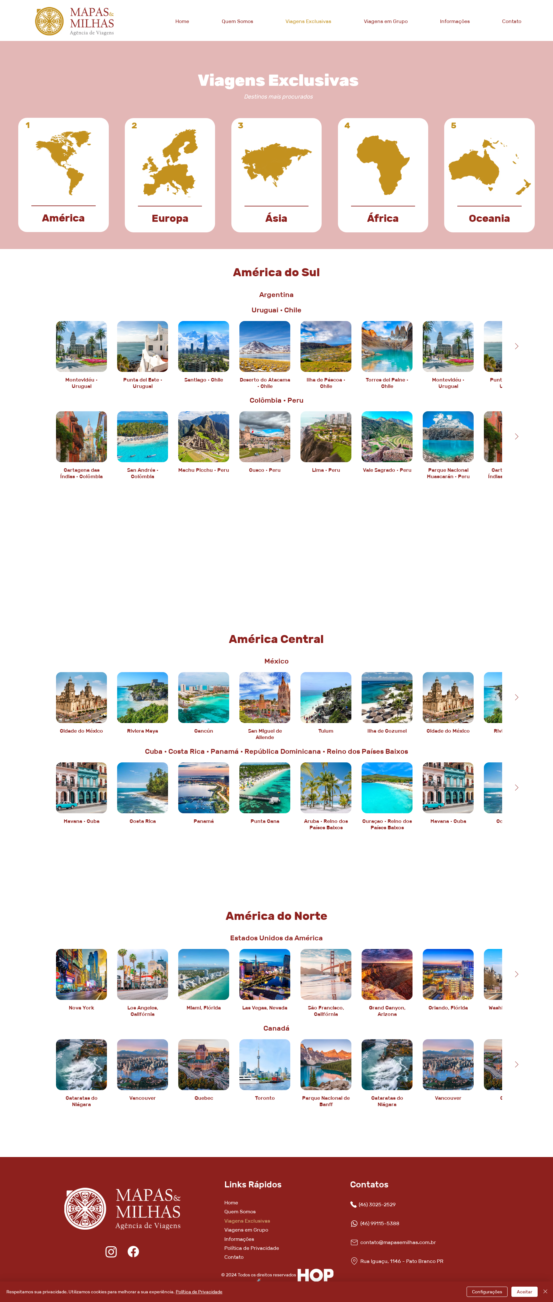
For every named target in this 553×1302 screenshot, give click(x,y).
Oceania (489, 218)
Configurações (487, 1292)
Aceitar (524, 1292)
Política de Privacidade (251, 1248)
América (63, 218)
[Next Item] (517, 437)
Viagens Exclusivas (247, 1221)
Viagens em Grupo (246, 1230)
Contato (234, 1257)
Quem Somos (240, 1212)
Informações (239, 1239)
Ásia (276, 218)
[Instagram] (111, 1251)
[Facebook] (133, 1251)
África (383, 218)
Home (231, 1203)
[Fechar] (545, 1292)
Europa (170, 218)
